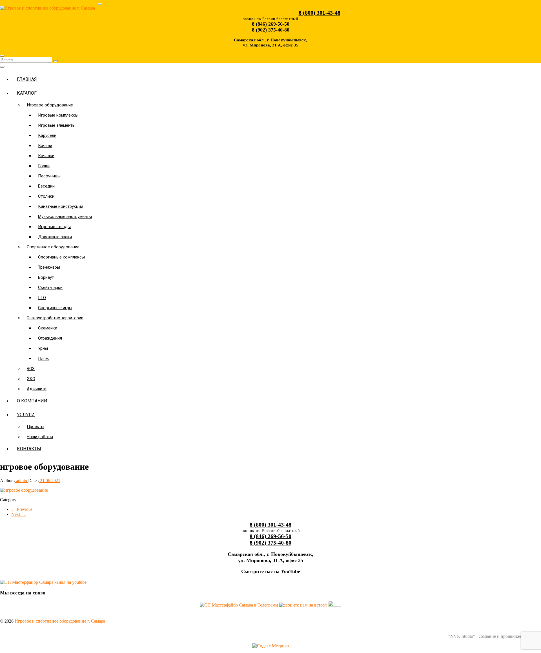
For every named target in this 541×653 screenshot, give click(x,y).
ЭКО (31, 378)
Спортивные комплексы (61, 257)
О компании (32, 401)
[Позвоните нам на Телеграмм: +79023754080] (239, 605)
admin (21, 480)
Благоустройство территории (55, 317)
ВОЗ (31, 368)
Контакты (29, 448)
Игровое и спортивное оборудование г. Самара (60, 621)
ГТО (42, 297)
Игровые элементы (57, 125)
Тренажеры (49, 267)
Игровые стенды (54, 226)
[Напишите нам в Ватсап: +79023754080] (303, 605)
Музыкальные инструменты (65, 216)
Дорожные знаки (55, 236)
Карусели (47, 135)
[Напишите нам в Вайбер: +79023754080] (334, 605)
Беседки (46, 186)
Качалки (46, 155)
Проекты (35, 426)
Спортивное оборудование (53, 246)
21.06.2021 (49, 480)
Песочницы (49, 176)
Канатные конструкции (60, 206)
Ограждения (50, 338)
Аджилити (36, 388)
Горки (44, 165)
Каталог (27, 93)
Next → (18, 514)
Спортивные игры (55, 307)
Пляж (43, 358)
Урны (43, 348)
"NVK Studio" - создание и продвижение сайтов (494, 636)
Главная (27, 79)
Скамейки (47, 328)
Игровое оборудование (50, 105)
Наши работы (40, 436)
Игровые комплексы (58, 115)
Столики (46, 196)
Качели (45, 145)
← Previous (21, 509)
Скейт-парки (50, 287)
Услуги (26, 414)
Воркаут (46, 277)
